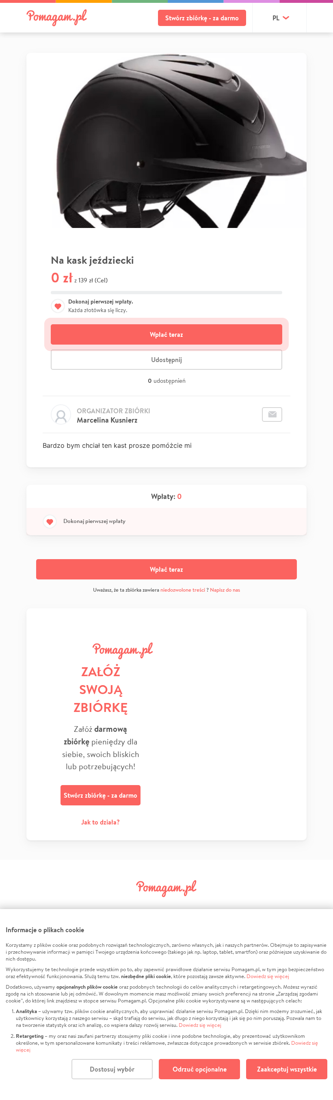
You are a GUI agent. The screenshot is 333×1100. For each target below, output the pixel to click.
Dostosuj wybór (112, 1069)
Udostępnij (166, 359)
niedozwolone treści (182, 589)
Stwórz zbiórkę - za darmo (202, 17)
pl (275, 17)
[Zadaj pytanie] (272, 414)
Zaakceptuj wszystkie (287, 1069)
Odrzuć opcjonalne (200, 1069)
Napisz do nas (225, 589)
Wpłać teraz (166, 334)
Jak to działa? (100, 822)
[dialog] (166, 1004)
